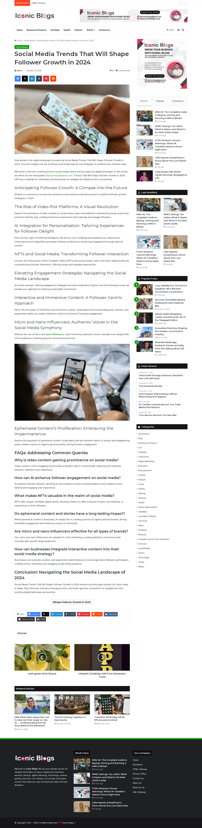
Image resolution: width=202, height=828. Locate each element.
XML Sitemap (139, 792)
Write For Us (138, 787)
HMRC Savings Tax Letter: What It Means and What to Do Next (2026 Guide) (66, 3)
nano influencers (55, 334)
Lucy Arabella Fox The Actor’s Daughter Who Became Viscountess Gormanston (171, 288)
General (142, 498)
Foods (141, 484)
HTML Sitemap (140, 769)
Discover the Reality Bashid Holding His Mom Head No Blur (170, 302)
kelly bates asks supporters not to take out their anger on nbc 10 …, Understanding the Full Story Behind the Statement (31, 721)
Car (140, 447)
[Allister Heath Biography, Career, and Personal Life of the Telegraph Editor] (144, 318)
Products (142, 530)
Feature (142, 479)
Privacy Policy (139, 774)
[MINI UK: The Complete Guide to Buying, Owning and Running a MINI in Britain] (144, 116)
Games (141, 489)
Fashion (78, 30)
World (90, 30)
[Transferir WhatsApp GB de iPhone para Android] (112, 704)
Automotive (143, 434)
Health (67, 30)
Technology (143, 557)
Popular (160, 101)
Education (143, 466)
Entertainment (145, 470)
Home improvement (147, 507)
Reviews (142, 534)
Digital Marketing (146, 461)
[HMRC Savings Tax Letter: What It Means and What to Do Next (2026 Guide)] (144, 130)
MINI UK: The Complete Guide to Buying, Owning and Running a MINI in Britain (171, 115)
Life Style (55, 30)
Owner (19, 70)
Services (142, 544)
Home (20, 30)
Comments (178, 101)
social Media (29, 40)
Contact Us (104, 30)
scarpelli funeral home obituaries (153, 539)
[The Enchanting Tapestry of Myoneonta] (72, 704)
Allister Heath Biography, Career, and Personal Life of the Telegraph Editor (170, 317)
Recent (144, 101)
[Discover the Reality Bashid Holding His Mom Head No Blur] (144, 303)
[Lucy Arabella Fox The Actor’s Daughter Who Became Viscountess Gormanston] (144, 289)
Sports (141, 553)
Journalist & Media (147, 516)
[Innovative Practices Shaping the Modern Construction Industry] (144, 332)
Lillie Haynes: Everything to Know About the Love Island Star (170, 160)
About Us (137, 783)
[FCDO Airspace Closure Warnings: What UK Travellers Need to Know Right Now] (144, 144)
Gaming (142, 493)
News (141, 525)
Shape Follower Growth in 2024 (72, 602)
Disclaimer (138, 764)
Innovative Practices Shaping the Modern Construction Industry (171, 331)
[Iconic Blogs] (34, 15)
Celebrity (142, 452)
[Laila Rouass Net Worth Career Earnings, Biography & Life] (144, 175)
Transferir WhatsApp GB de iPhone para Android (109, 718)
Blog (140, 438)
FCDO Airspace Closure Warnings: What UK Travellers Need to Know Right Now (147, 258)
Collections (143, 457)
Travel (141, 562)
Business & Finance (36, 30)
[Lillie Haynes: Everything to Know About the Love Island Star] (144, 161)
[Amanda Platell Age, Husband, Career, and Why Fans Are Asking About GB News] (144, 346)
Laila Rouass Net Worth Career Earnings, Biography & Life (171, 175)
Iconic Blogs (68, 822)
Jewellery (142, 511)
